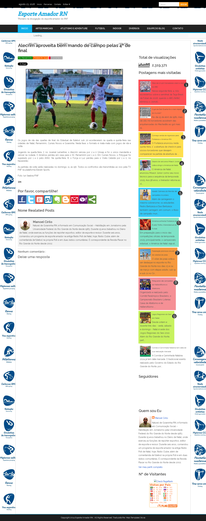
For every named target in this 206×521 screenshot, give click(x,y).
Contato (57, 4)
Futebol (100, 28)
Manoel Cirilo (161, 418)
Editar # (66, 4)
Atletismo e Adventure (73, 28)
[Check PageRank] (163, 481)
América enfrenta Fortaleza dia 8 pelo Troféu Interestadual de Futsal (164, 225)
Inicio (39, 4)
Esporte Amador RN (42, 13)
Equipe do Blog (156, 28)
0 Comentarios (56, 58)
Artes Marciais (44, 28)
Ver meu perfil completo (150, 467)
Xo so (143, 517)
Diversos (134, 28)
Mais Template (132, 517)
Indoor (117, 28)
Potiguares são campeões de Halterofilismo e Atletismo (162, 284)
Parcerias (48, 4)
